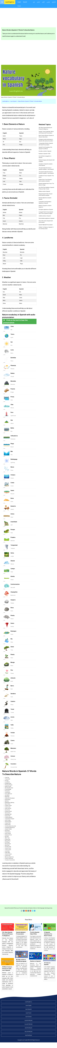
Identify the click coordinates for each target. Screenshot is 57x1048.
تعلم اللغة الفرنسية (28, 1024)
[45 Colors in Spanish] (49, 957)
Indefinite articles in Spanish (45, 215)
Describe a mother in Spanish (45, 151)
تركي (34, 2)
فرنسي (48, 2)
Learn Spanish (13, 101)
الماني (43, 2)
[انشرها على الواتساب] (21, 911)
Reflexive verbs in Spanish (44, 191)
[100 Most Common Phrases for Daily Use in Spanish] (7, 961)
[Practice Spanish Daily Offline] (35, 927)
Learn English (28, 1005)
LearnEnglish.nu (9, 2)
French (19, 6)
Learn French (28, 1012)
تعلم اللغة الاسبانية (28, 1031)
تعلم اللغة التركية (28, 1035)
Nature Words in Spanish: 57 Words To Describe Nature (30, 101)
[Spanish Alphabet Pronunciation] (21, 927)
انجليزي (53, 2)
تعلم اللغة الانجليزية (28, 1020)
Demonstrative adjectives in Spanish (46, 218)
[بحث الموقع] (2, 2)
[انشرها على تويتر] (32, 911)
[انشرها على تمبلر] (28, 911)
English (19, 2)
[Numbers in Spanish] (35, 956)
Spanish (25, 2)
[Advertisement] (28, 15)
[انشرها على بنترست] (30, 911)
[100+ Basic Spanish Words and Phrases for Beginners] (7, 927)
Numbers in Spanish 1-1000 (44, 153)
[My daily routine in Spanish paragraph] (21, 954)
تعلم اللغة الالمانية (28, 1027)
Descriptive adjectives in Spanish (46, 209)
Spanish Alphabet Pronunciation (46, 224)
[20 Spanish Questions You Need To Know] (49, 927)
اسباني (38, 2)
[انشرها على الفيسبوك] (34, 911)
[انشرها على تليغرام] (24, 911)
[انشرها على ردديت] (26, 911)
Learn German (28, 1016)
